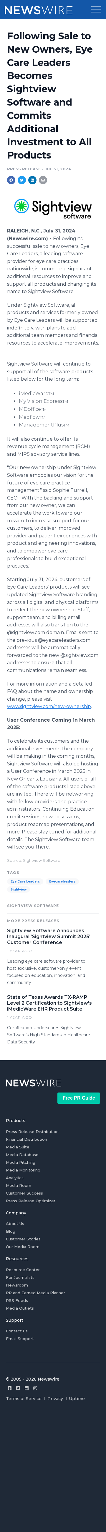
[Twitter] (18, 1388)
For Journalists (20, 1277)
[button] (96, 9)
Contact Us (17, 1331)
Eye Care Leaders (25, 881)
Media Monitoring (23, 1170)
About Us (15, 1223)
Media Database (22, 1154)
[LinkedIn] (27, 1388)
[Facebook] (9, 1388)
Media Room (18, 1185)
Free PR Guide (79, 1097)
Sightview (18, 889)
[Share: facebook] (11, 180)
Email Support (20, 1338)
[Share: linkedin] (32, 180)
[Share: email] (43, 180)
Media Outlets (20, 1308)
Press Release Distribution (32, 1131)
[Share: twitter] (22, 180)
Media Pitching (20, 1162)
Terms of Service (24, 1398)
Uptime (77, 1398)
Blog (10, 1231)
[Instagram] (35, 1388)
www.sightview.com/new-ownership (49, 706)
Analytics (15, 1177)
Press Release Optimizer (30, 1200)
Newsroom (17, 1285)
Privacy (55, 1398)
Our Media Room (22, 1246)
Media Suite (17, 1147)
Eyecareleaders (62, 881)
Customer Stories (23, 1239)
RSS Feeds (17, 1300)
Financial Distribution (26, 1139)
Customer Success (24, 1193)
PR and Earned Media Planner (35, 1292)
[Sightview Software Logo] (53, 224)
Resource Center (23, 1269)
